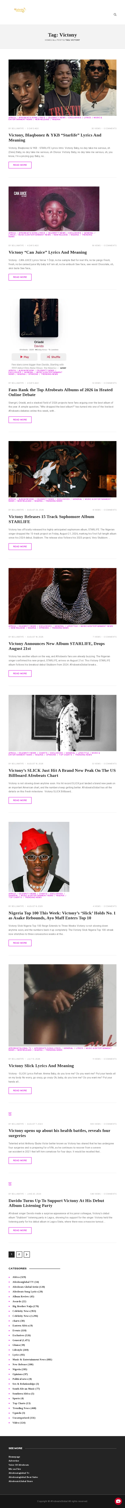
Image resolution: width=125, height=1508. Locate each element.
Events (16, 1330)
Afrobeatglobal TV (20, 1048)
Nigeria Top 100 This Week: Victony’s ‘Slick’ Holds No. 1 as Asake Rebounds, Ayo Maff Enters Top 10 (62, 915)
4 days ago (33, 245)
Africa (12, 118)
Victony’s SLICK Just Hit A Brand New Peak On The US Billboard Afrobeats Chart (62, 773)
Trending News (49, 374)
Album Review (26, 370)
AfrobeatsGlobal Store (21, 1481)
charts (43, 753)
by (16, 128)
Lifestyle (72, 626)
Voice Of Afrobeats (19, 1465)
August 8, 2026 (35, 906)
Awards (16, 1301)
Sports (16, 1398)
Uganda (16, 1413)
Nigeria (56, 119)
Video (15, 1422)
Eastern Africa (20, 1325)
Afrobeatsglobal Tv (19, 1473)
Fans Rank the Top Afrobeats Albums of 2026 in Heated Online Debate (61, 392)
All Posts (58, 40)
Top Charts (65, 755)
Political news (20, 1379)
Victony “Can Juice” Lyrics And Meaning (48, 252)
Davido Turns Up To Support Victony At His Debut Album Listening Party (56, 1203)
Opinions (33, 374)
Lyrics (87, 118)
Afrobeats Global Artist (25, 1287)
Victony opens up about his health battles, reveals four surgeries (59, 1133)
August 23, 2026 (35, 510)
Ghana (16, 1345)
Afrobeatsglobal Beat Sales (23, 1477)
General (89, 233)
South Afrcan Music (23, 1388)
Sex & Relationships (23, 1384)
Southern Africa (21, 1393)
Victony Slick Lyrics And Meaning (41, 1065)
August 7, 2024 (35, 1124)
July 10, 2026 (33, 1059)
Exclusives (74, 118)
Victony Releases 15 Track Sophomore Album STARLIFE (51, 519)
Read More (20, 165)
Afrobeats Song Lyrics (32, 118)
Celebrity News (57, 118)
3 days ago (33, 128)
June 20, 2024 (34, 1194)
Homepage (14, 1457)
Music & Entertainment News (34, 235)
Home (48, 40)
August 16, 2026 (35, 764)
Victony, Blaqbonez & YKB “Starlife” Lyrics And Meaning (55, 137)
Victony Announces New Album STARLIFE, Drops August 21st (57, 646)
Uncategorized (20, 1418)
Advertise (14, 1461)
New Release (42, 119)
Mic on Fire (15, 1469)
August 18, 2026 (35, 637)
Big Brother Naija (22, 1306)
